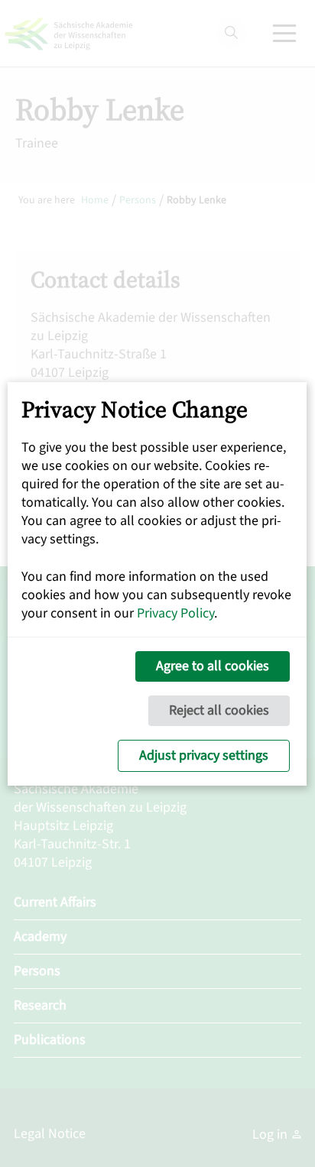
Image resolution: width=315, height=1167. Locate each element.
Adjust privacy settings (203, 755)
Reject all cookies (219, 710)
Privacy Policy (175, 613)
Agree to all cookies (212, 666)
